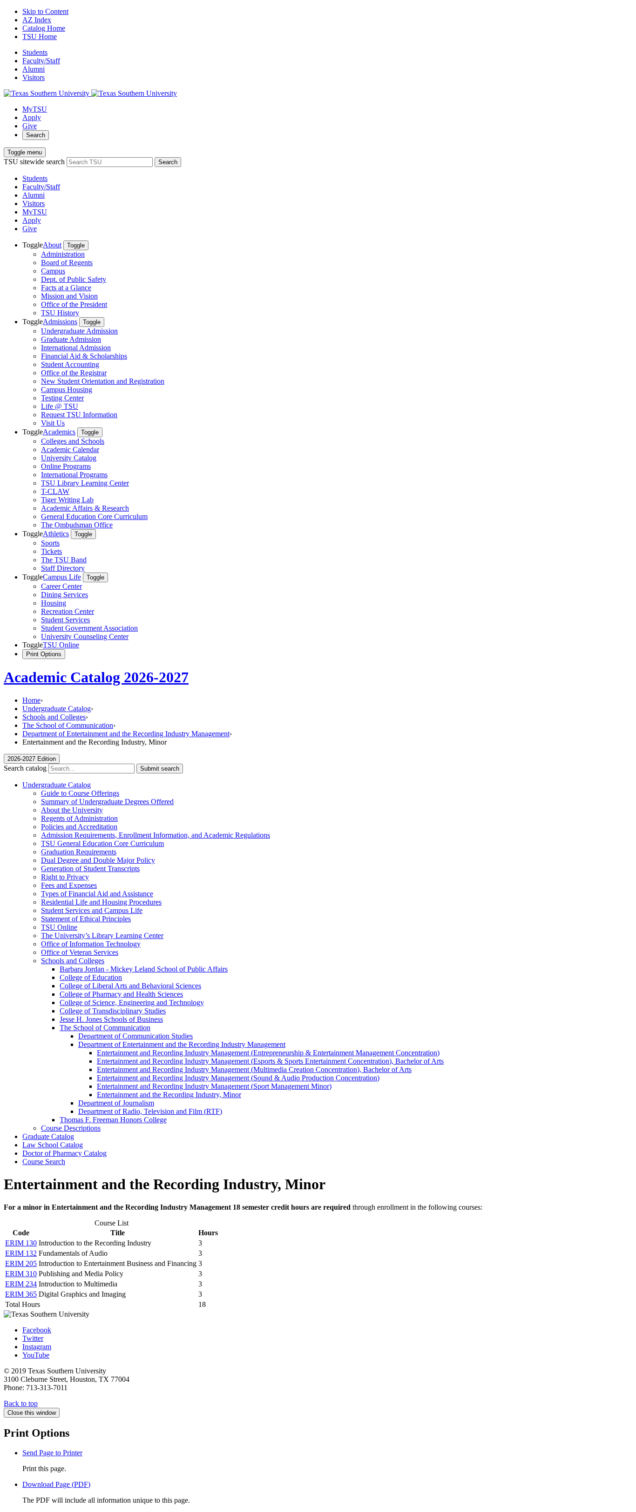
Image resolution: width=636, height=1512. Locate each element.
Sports (50, 543)
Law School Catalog (52, 1145)
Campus (53, 271)
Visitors (33, 77)
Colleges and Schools (72, 441)
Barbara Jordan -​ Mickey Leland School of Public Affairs (144, 969)
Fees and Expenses (69, 885)
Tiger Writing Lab (67, 500)
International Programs (74, 475)
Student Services (65, 620)
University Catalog (68, 458)
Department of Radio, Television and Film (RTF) (150, 1111)
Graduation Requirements (78, 852)
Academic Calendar (70, 449)
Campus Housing (66, 389)
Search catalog (25, 768)
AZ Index (36, 20)
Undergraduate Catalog (56, 709)
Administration (63, 254)
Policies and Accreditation (79, 827)
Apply (31, 117)
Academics (59, 432)
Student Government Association (89, 628)
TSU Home (39, 36)
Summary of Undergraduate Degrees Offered (107, 802)
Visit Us (53, 423)
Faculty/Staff (41, 61)
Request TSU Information (79, 415)
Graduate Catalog (48, 1136)
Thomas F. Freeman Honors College (113, 1120)
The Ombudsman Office (77, 525)
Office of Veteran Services (79, 952)
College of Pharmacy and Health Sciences (121, 994)
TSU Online (61, 645)
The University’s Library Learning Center (102, 935)
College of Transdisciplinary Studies (113, 1011)
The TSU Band (64, 560)
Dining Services (64, 595)
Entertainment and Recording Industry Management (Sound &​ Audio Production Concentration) (238, 1078)
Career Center (61, 586)
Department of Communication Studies (135, 1036)
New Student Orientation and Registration (102, 381)
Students (34, 52)
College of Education (91, 977)
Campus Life (62, 577)
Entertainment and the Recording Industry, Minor (169, 1095)
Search (35, 135)
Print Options (43, 654)
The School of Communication (67, 725)
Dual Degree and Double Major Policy (98, 860)
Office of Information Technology (91, 944)
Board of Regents (67, 262)
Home (31, 700)
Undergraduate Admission (79, 331)
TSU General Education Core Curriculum (102, 843)
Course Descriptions (71, 1128)
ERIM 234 (21, 1284)
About (52, 245)
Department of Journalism (116, 1103)
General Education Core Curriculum (94, 516)
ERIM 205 (21, 1263)
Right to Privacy (65, 877)
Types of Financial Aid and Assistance (97, 894)
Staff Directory (63, 568)
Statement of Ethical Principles (86, 919)
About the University (72, 810)
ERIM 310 (21, 1274)
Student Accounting (70, 364)
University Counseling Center (85, 636)
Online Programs (66, 466)
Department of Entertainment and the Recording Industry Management (126, 734)
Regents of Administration (79, 818)
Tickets (51, 551)
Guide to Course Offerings (80, 793)
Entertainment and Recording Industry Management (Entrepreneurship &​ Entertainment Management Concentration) (268, 1053)
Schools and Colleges (54, 717)
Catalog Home (43, 28)
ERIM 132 (21, 1253)
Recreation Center (67, 611)
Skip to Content (45, 11)
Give (29, 126)
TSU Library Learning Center (85, 483)
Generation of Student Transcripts (90, 869)
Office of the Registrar (74, 373)
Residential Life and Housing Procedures (101, 902)
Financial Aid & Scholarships (84, 356)
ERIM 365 (21, 1294)
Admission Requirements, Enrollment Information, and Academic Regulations (155, 835)
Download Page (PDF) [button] (56, 1484)
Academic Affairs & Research (85, 508)
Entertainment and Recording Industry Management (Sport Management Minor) (214, 1086)
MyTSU (34, 109)
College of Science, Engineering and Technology (132, 1002)
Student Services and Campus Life (91, 910)
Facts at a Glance (66, 288)
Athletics (56, 534)
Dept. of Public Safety (73, 279)
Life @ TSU (59, 406)
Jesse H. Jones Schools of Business (111, 1019)
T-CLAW (55, 491)
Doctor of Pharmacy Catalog (64, 1153)
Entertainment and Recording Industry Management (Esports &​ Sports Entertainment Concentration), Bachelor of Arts (270, 1061)
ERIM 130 (21, 1243)
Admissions (60, 322)
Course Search (43, 1162)
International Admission (76, 348)
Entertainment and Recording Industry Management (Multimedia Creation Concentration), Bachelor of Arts (254, 1069)
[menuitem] (327, 278)
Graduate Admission (71, 339)
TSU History (60, 313)
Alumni (33, 69)
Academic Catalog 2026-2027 (96, 677)
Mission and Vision (69, 296)
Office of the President (74, 304)
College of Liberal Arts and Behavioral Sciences (130, 986)
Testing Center (62, 398)
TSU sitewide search (34, 162)
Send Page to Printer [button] (52, 1453)
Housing (53, 603)
